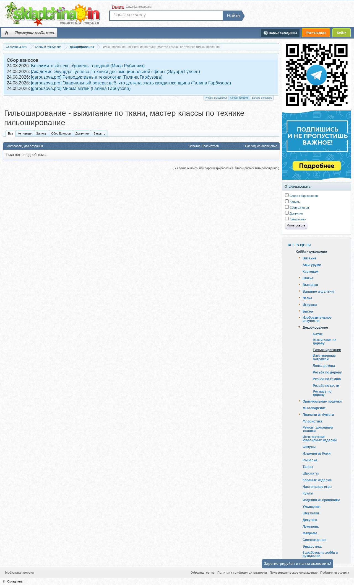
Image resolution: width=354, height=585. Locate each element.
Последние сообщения (34, 32)
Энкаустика (312, 546)
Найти (233, 15)
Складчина (14, 581)
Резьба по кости (326, 385)
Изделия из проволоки (321, 499)
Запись (41, 133)
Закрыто (99, 133)
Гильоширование (327, 349)
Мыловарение (314, 407)
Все (10, 133)
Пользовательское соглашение (293, 572)
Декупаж (310, 519)
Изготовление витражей (324, 357)
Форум (6, 32)
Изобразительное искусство (317, 319)
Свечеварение (314, 539)
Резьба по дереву (327, 372)
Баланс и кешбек (262, 97)
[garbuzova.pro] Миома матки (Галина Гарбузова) (81, 88)
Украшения (312, 506)
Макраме (310, 532)
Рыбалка (310, 459)
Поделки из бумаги (318, 414)
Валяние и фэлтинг (319, 291)
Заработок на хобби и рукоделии (320, 554)
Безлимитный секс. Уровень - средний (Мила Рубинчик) (88, 65)
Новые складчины (216, 97)
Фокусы (309, 446)
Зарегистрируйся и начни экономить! (297, 563)
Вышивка (310, 284)
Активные (25, 133)
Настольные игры (317, 486)
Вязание (309, 258)
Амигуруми (312, 264)
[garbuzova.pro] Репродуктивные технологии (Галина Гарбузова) (96, 77)
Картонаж (310, 271)
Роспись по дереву (322, 393)
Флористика (312, 421)
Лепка (307, 297)
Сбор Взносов (61, 133)
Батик (317, 334)
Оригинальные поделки (322, 401)
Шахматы (311, 473)
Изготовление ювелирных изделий (320, 438)
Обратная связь (203, 572)
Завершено (297, 219)
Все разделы (299, 245)
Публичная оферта (334, 572)
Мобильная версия (19, 572)
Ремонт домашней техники (318, 429)
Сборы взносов (239, 97)
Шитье (308, 277)
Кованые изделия (317, 479)
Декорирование (315, 327)
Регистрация (316, 32)
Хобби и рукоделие (311, 251)
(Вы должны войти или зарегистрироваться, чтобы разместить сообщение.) (226, 168)
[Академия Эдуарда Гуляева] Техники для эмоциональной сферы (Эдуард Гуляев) (115, 71)
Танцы (308, 466)
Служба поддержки (139, 6)
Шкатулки (311, 513)
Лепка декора (324, 365)
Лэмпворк (311, 526)
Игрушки (310, 304)
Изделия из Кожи (316, 453)
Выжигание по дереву (324, 341)
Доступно (82, 133)
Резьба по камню (327, 379)
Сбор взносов (299, 207)
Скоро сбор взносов (303, 195)
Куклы (308, 493)
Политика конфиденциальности (242, 572)
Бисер (308, 311)
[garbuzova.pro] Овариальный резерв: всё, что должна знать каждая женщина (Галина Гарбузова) (131, 83)
